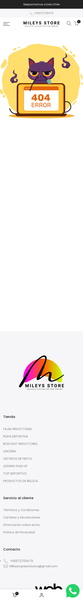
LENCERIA (9, 451)
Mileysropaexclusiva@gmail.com (33, 566)
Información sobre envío (21, 525)
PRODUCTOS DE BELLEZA (20, 481)
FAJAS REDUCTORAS (17, 429)
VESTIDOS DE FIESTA (17, 459)
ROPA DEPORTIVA (15, 436)
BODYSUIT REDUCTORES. (20, 444)
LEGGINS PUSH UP (15, 466)
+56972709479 (43, 13)
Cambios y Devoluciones (21, 517)
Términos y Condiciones (21, 510)
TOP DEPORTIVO (15, 473)
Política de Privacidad (19, 532)
